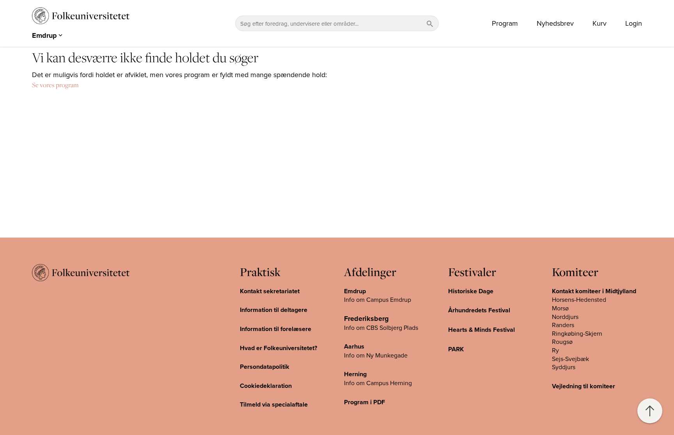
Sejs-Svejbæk (570, 358)
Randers (563, 325)
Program (505, 23)
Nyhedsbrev (555, 23)
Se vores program (55, 85)
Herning (355, 374)
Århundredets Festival (479, 310)
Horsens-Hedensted (579, 299)
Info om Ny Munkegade (376, 355)
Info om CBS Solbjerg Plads (381, 327)
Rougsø (562, 341)
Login (633, 23)
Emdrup (355, 291)
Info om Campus (367, 383)
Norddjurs (565, 316)
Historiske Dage (470, 291)
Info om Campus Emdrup (377, 299)
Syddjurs (563, 367)
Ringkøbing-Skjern (577, 333)
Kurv (599, 23)
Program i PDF (364, 402)
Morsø (560, 308)
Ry (555, 350)
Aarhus (354, 346)
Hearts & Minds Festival (481, 329)
